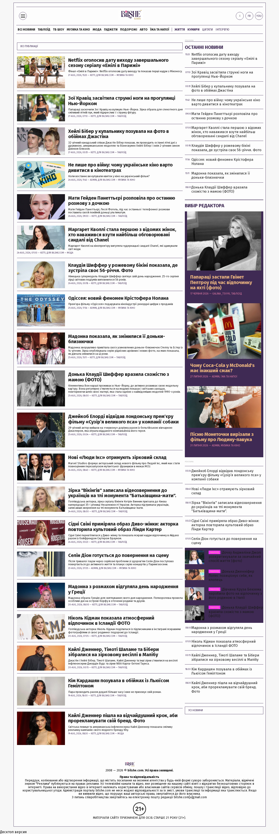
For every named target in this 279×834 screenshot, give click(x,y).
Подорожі (128, 29)
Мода (97, 29)
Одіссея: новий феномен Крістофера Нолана (118, 298)
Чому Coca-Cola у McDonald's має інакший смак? (222, 368)
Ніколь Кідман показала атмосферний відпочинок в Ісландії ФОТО (111, 620)
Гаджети (110, 29)
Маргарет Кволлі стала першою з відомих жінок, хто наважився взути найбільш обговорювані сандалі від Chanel (122, 235)
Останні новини (204, 47)
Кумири (193, 29)
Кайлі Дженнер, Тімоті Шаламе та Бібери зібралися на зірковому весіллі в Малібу (113, 652)
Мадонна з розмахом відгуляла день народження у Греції (123, 589)
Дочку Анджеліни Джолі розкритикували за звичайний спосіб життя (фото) (235, 556)
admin (93, 180)
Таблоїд (121, 116)
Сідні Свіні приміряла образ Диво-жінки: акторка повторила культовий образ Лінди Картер (123, 526)
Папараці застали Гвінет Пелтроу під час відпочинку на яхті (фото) (221, 282)
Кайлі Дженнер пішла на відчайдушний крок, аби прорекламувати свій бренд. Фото (123, 718)
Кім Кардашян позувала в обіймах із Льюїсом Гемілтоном (118, 683)
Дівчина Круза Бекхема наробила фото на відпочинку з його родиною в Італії (235, 593)
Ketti (92, 75)
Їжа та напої (159, 29)
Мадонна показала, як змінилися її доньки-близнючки (116, 339)
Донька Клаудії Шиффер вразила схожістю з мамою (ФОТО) (118, 377)
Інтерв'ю (222, 29)
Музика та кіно (78, 29)
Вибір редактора (204, 206)
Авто (144, 29)
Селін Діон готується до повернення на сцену (118, 555)
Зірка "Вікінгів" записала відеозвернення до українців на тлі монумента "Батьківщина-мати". (122, 493)
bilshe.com (135, 770)
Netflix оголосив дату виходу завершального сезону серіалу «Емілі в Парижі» (118, 63)
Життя (180, 29)
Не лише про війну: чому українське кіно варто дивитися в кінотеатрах (120, 167)
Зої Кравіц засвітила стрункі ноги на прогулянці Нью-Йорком (121, 101)
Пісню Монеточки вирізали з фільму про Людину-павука (222, 437)
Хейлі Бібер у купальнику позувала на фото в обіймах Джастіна (118, 134)
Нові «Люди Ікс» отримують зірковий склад (117, 457)
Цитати (207, 29)
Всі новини (26, 29)
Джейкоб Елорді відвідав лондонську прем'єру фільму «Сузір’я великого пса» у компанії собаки (123, 419)
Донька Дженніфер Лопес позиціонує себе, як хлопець (231, 575)
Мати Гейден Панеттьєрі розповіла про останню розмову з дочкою (121, 200)
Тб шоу (58, 29)
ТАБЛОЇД (44, 29)
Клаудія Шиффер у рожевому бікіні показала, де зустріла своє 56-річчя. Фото (123, 268)
